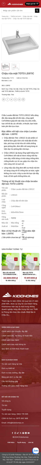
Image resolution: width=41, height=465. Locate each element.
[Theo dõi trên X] (20, 433)
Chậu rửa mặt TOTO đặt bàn (22, 18)
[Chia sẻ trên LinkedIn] (23, 99)
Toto (12, 94)
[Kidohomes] (15, 4)
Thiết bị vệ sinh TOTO (22, 91)
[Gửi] (37, 10)
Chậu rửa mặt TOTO (25, 89)
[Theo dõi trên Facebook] (12, 433)
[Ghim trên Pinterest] (19, 99)
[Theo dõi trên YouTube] (28, 433)
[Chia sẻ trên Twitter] (11, 99)
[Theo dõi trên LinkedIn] (26, 433)
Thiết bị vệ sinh (15, 16)
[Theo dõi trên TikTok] (18, 433)
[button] (3, 4)
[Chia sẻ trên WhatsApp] (3, 99)
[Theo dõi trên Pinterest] (23, 433)
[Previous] (5, 42)
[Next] (36, 42)
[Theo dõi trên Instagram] (15, 433)
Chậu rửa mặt (27, 16)
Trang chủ (5, 16)
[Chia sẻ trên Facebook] (7, 99)
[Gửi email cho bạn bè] (15, 99)
